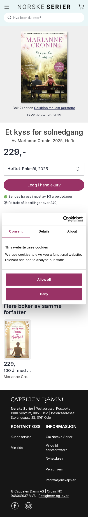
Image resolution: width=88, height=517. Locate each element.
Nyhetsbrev (54, 458)
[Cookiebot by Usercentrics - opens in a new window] (63, 219)
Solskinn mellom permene (54, 108)
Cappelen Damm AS (29, 491)
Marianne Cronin (34, 140)
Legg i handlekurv (44, 185)
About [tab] (72, 231)
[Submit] (8, 17)
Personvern (54, 469)
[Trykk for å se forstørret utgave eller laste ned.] (44, 67)
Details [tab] (44, 231)
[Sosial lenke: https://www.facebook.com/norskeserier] (15, 506)
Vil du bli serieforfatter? (56, 447)
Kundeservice (21, 437)
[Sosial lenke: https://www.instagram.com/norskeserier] (28, 506)
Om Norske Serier (59, 437)
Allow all (44, 279)
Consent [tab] (16, 231)
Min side (17, 448)
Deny (44, 294)
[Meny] (7, 7)
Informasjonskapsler (61, 480)
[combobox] (44, 17)
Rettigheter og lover (54, 496)
